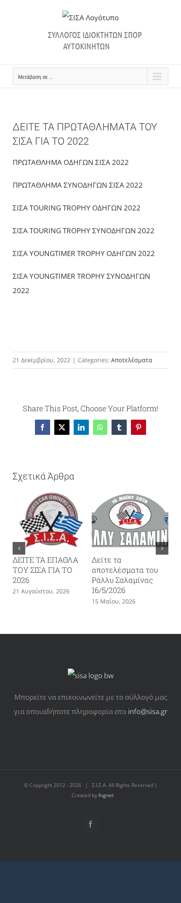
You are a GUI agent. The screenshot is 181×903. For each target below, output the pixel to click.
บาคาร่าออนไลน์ (54, 754)
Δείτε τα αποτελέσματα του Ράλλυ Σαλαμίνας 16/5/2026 (125, 575)
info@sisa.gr (148, 711)
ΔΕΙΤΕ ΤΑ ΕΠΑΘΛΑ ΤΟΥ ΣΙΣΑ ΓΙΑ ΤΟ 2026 (45, 570)
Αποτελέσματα (131, 360)
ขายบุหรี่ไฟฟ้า (104, 754)
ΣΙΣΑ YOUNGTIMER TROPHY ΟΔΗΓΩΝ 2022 (84, 253)
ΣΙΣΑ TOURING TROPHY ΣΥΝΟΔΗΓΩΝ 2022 (83, 230)
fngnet (106, 795)
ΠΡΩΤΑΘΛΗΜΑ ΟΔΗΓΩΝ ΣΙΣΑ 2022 (71, 162)
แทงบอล (141, 754)
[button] (19, 548)
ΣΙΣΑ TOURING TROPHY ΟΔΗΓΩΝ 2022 (77, 208)
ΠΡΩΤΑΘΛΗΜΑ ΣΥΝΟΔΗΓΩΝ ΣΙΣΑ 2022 (78, 185)
